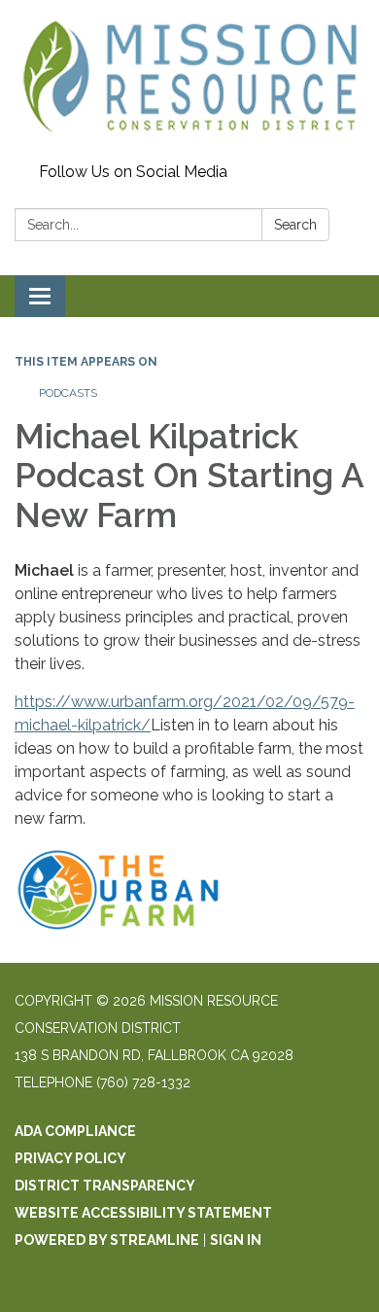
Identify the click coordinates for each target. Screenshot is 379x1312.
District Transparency (105, 1185)
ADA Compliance (75, 1131)
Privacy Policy (70, 1158)
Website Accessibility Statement (143, 1213)
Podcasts (68, 393)
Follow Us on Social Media (133, 171)
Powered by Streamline (107, 1240)
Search (295, 224)
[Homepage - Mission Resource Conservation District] (189, 77)
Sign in (235, 1240)
